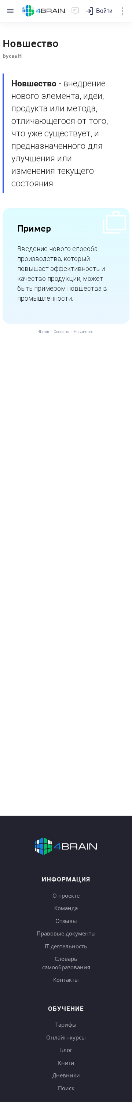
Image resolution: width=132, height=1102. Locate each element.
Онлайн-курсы (66, 1037)
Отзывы (66, 920)
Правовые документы (66, 933)
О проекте (66, 895)
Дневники (66, 1075)
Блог (66, 1049)
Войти (104, 11)
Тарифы (66, 1024)
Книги (66, 1062)
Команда (66, 908)
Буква (12, 55)
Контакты (66, 979)
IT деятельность (66, 946)
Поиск (66, 1088)
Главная (43, 11)
